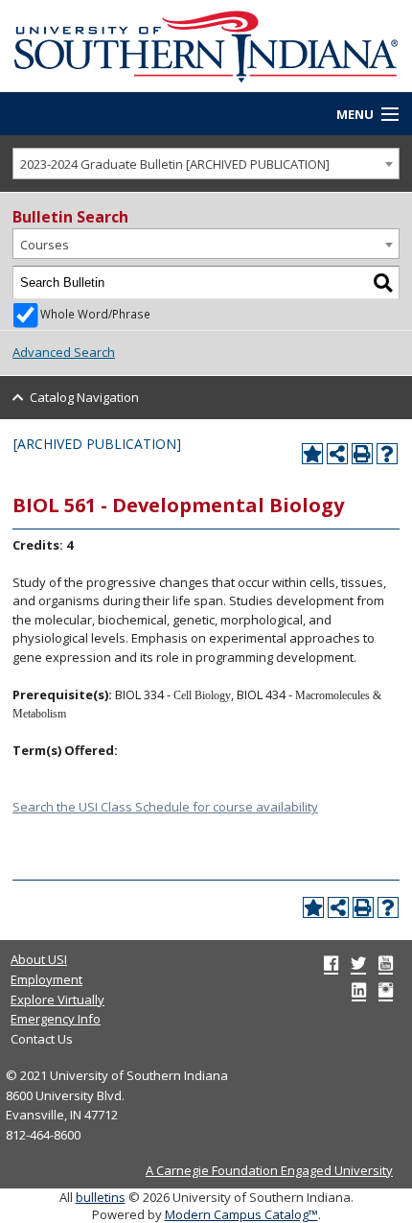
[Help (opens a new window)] (387, 453)
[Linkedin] (359, 989)
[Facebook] (331, 963)
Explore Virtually (57, 999)
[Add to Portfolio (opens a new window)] (312, 453)
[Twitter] (358, 963)
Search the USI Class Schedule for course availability (165, 806)
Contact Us (42, 1038)
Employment (46, 979)
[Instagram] (385, 989)
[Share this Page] (337, 453)
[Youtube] (385, 963)
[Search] (383, 283)
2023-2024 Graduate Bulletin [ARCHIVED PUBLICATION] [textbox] (175, 164)
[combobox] (206, 163)
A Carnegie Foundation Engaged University (269, 1170)
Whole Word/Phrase (95, 313)
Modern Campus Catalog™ (241, 1214)
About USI (39, 959)
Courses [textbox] (44, 244)
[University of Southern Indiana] (206, 44)
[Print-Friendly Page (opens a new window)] (362, 453)
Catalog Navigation (84, 397)
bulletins (101, 1197)
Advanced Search (63, 352)
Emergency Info (56, 1018)
